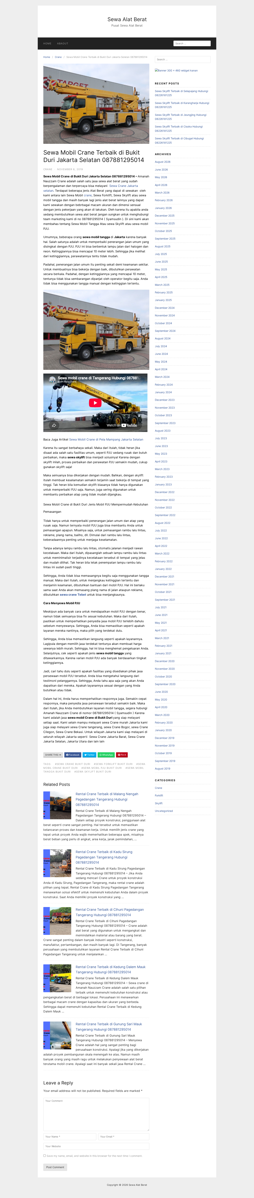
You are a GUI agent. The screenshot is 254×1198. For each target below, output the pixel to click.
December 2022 (164, 492)
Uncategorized (164, 810)
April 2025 (161, 277)
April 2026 (161, 184)
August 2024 (163, 338)
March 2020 (162, 714)
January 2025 (163, 300)
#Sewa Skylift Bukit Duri (92, 771)
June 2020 (161, 691)
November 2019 (165, 745)
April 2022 (161, 545)
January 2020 (163, 730)
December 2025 (165, 215)
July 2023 (161, 438)
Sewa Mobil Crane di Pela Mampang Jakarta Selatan (106, 439)
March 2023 (162, 469)
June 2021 (161, 614)
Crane (58, 56)
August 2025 (163, 246)
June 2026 (161, 169)
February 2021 (163, 645)
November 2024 (165, 315)
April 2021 (161, 630)
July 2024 (161, 346)
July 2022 (161, 530)
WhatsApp (107, 754)
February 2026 (164, 200)
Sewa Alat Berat (127, 19)
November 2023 (165, 407)
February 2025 (164, 292)
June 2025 (161, 261)
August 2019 (162, 768)
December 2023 (165, 399)
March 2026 (162, 192)
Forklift (159, 795)
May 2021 (161, 622)
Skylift (159, 803)
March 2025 (162, 284)
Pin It (123, 754)
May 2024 (161, 361)
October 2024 (163, 323)
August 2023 (163, 430)
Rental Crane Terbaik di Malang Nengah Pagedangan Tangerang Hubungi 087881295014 (107, 799)
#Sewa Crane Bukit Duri (72, 763)
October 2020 (163, 676)
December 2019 (164, 737)
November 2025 (165, 223)
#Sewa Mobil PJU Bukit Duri (101, 767)
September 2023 (165, 423)
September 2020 (165, 684)
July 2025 (161, 254)
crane (88, 195)
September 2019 (165, 760)
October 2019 (163, 753)
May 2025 (161, 269)
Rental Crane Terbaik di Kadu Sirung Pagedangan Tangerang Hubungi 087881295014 (104, 857)
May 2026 (161, 177)
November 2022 (165, 499)
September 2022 (165, 515)
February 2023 (164, 476)
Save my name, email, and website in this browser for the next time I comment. (94, 1155)
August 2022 (162, 522)
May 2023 (161, 453)
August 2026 (163, 161)
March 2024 (162, 376)
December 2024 (165, 307)
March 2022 (162, 553)
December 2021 (164, 576)
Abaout (62, 43)
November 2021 (164, 584)
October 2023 (163, 415)
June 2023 (161, 446)
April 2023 (161, 461)
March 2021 (162, 638)
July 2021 (161, 607)
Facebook (73, 754)
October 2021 (163, 591)
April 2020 (161, 707)
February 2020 (164, 722)
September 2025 (165, 238)
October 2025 (163, 231)
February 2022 (164, 561)
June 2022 (161, 538)
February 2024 (164, 384)
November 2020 (165, 668)
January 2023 (163, 484)
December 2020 (165, 661)
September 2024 (165, 330)
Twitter (90, 754)
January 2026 (163, 208)
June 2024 (161, 353)
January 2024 (163, 392)
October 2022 (163, 507)
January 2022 (163, 568)
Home (47, 43)
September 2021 (165, 599)
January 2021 (163, 653)
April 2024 (161, 369)
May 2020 (161, 699)
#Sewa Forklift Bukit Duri (113, 763)
